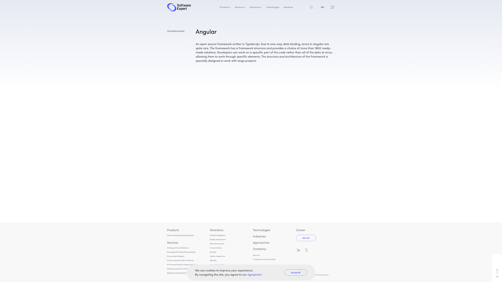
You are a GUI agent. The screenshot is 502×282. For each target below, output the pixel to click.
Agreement (254, 274)
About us (256, 255)
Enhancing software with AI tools (179, 269)
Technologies (272, 7)
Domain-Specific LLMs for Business (180, 260)
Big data (213, 260)
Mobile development (218, 239)
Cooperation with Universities (264, 259)
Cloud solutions (216, 248)
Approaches (261, 242)
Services (239, 7)
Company (259, 249)
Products (224, 7)
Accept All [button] (295, 272)
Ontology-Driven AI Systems (178, 248)
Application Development (176, 273)
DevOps (213, 252)
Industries (288, 7)
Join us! (306, 238)
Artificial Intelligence (217, 235)
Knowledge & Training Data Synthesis (181, 252)
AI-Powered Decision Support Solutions (182, 265)
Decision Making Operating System (180, 235)
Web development (217, 244)
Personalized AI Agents (175, 256)
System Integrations (217, 256)
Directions (255, 7)
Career (300, 230)
